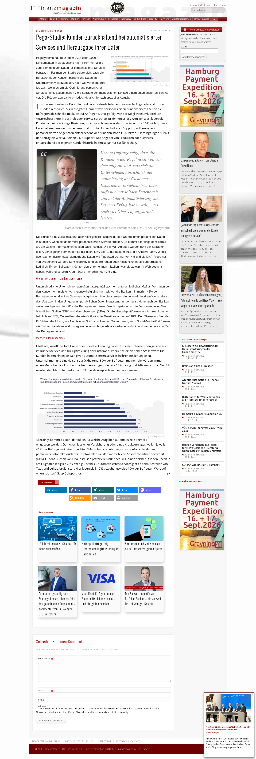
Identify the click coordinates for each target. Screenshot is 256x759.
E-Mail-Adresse (45, 703)
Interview (126, 18)
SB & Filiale (140, 18)
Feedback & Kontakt (127, 741)
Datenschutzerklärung (79, 741)
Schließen (252, 694)
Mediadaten (206, 5)
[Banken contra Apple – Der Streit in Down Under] (201, 145)
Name (45, 691)
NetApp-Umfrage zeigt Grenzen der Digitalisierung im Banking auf (100, 548)
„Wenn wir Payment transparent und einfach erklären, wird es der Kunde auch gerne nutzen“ (200, 230)
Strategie (113, 18)
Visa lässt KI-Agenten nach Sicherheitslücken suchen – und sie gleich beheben (98, 598)
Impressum (220, 5)
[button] (214, 19)
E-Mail (185, 46)
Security (153, 18)
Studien (75, 18)
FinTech (86, 18)
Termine (64, 18)
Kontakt (193, 5)
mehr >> (212, 186)
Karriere (164, 18)
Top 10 (53, 18)
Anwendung (99, 18)
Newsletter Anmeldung (46, 741)
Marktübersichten (181, 18)
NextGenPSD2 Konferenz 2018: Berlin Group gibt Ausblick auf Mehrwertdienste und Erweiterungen (228, 730)
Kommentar (45, 658)
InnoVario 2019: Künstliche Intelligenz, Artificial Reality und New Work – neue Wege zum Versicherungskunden (201, 300)
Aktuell (43, 18)
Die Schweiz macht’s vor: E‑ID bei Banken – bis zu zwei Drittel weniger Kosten (143, 598)
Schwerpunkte (201, 18)
